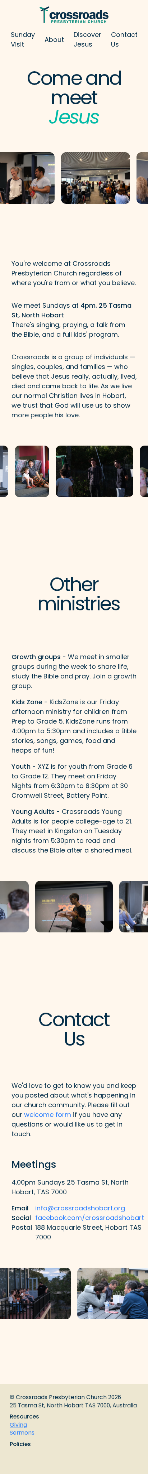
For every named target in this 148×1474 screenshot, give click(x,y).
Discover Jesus (87, 39)
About (54, 39)
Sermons (22, 1433)
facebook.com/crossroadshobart (89, 1217)
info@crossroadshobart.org (80, 1208)
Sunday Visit (23, 39)
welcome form (47, 1114)
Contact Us (124, 39)
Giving (18, 1425)
